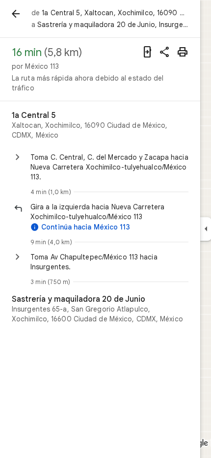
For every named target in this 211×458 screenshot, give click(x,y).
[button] (109, 212)
